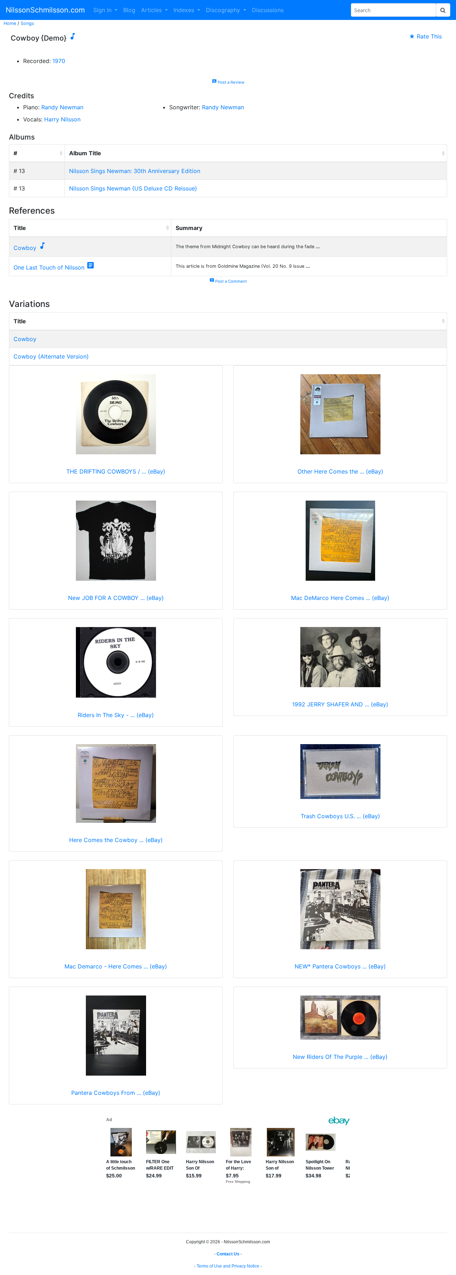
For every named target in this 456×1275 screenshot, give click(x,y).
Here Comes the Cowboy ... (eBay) (116, 839)
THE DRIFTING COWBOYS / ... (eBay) (115, 471)
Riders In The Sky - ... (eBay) (116, 715)
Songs (27, 23)
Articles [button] (152, 10)
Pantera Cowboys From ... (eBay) (115, 1092)
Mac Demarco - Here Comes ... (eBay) (115, 966)
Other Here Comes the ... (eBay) (340, 471)
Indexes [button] (184, 10)
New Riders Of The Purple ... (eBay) (340, 1056)
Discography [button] (224, 10)
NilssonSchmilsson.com (45, 10)
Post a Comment (228, 281)
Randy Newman (62, 107)
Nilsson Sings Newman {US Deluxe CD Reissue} (133, 188)
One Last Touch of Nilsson (49, 267)
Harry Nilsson (62, 119)
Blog (129, 10)
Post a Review (228, 82)
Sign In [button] (103, 10)
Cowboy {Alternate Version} (51, 356)
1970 (58, 60)
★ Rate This (425, 36)
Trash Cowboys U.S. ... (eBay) (340, 816)
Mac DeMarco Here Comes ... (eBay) (340, 597)
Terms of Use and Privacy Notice (228, 1266)
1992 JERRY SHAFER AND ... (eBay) (340, 704)
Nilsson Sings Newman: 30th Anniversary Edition (134, 170)
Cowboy (25, 247)
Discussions (268, 10)
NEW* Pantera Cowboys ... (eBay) (340, 966)
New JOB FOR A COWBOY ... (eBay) (116, 597)
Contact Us (228, 1254)
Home (10, 23)
